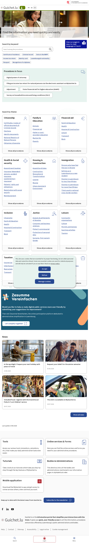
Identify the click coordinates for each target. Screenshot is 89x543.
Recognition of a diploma (21, 62)
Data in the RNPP (42, 55)
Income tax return (9, 58)
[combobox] (27, 49)
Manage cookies (44, 281)
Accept (44, 269)
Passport (6, 62)
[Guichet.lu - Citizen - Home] (9, 8)
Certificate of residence (11, 55)
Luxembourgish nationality (40, 58)
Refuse (44, 275)
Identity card (23, 58)
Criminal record (28, 55)
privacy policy (55, 264)
